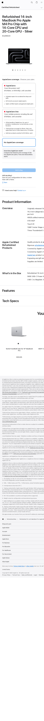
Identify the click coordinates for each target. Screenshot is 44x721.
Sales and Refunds (27, 575)
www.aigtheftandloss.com (9, 421)
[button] (31, 2)
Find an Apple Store (19, 566)
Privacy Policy (6, 575)
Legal (35, 575)
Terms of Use (16, 575)
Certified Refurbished (10, 7)
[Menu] (41, 2)
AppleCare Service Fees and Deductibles (16, 476)
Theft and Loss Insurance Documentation (24, 453)
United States (6, 569)
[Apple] (3, 519)
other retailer (30, 566)
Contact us (21, 190)
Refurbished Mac (11, 519)
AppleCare (31, 255)
